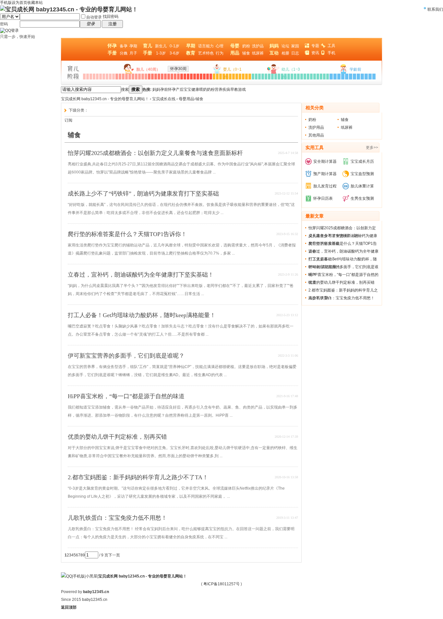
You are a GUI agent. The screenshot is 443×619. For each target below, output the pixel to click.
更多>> (372, 147)
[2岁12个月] (327, 76)
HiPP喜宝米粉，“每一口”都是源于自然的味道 (126, 396)
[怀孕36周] (198, 76)
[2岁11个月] (324, 76)
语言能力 (206, 46)
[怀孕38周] (204, 76)
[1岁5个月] (266, 76)
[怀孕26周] (165, 76)
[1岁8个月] (275, 76)
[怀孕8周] (107, 76)
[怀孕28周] (172, 76)
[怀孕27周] (168, 76)
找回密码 (110, 16)
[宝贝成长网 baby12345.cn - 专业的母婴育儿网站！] (69, 9)
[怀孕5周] (97, 76)
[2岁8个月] (314, 76)
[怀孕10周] (113, 76)
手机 (331, 53)
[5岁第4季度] (374, 76)
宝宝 (187, 89)
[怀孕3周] (91, 76)
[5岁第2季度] (366, 76)
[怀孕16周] (133, 76)
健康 (195, 89)
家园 (295, 46)
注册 (112, 23)
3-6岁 (174, 53)
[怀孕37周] (201, 76)
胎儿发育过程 (325, 186)
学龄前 (355, 69)
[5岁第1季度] (362, 76)
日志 (295, 53)
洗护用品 (316, 127)
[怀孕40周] (211, 76)
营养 (218, 89)
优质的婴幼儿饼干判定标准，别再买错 (117, 437)
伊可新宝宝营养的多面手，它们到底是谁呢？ (126, 355)
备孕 (123, 46)
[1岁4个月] (262, 76)
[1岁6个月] (269, 76)
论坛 (285, 46)
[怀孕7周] (103, 76)
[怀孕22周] (152, 76)
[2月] (217, 76)
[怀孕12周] (120, 76)
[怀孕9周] (110, 76)
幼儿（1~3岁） (290, 73)
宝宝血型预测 (362, 174)
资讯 (315, 53)
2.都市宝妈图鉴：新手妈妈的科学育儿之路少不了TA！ (138, 477)
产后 (180, 89)
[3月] (220, 76)
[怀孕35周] (194, 76)
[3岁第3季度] (339, 76)
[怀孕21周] (149, 76)
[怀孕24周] (159, 76)
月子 (133, 53)
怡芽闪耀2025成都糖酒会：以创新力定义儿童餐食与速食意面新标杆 (155, 153)
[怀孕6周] (100, 76)
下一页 (114, 555)
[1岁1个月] (253, 76)
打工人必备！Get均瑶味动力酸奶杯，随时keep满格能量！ (142, 315)
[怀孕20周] (146, 76)
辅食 (246, 53)
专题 (315, 45)
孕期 (133, 46)
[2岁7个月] (311, 76)
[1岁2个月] (256, 76)
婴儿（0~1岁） (232, 73)
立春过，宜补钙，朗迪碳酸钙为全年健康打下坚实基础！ (141, 274)
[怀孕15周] (129, 76)
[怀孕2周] (87, 76)
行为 (219, 53)
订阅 (68, 120)
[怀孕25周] (162, 76)
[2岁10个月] (321, 76)
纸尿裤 (258, 53)
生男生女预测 (362, 198)
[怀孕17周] (136, 76)
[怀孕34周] (191, 76)
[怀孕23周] (155, 76)
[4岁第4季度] (358, 76)
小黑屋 (91, 576)
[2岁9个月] (318, 76)
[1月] (214, 76)
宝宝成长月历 (362, 161)
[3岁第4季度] (342, 76)
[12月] (249, 76)
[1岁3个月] (259, 76)
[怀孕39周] (207, 76)
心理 (219, 46)
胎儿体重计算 (362, 186)
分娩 (123, 53)
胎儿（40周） (148, 69)
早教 (234, 89)
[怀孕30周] (178, 76)
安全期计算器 (325, 161)
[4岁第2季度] (350, 76)
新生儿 (161, 46)
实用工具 (314, 147)
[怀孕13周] (123, 76)
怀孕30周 (178, 68)
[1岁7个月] (272, 76)
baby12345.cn (96, 591)
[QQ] (66, 576)
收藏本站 (35, 2)
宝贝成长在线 (163, 99)
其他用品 (316, 135)
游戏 (242, 89)
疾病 (226, 89)
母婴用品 (186, 99)
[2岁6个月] (308, 76)
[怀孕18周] (139, 76)
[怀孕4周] (94, 76)
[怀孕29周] (175, 76)
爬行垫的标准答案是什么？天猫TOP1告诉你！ (127, 234)
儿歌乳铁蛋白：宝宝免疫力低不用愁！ (117, 518)
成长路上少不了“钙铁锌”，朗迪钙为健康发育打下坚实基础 (143, 193)
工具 (331, 45)
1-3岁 (161, 53)
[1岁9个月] (279, 76)
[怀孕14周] (126, 76)
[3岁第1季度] (331, 76)
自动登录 (94, 17)
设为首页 (19, 2)
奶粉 (246, 46)
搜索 (125, 89)
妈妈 (156, 89)
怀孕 (172, 89)
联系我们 (435, 9)
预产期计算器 (325, 174)
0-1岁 (174, 46)
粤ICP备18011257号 (221, 584)
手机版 (79, 576)
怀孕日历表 (323, 198)
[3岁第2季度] (335, 76)
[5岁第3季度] (370, 76)
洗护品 (258, 46)
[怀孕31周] (181, 76)
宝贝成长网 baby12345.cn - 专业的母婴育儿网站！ (105, 99)
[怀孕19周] (142, 76)
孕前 (164, 89)
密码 (4, 24)
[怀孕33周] (188, 76)
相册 (285, 53)
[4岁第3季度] (354, 76)
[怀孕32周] (185, 76)
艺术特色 (206, 53)
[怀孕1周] (84, 76)
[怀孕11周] (116, 76)
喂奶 (203, 89)
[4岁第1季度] (346, 76)
